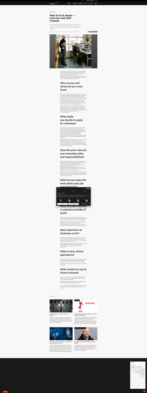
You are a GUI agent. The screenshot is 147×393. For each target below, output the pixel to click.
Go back (53, 12)
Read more (59, 322)
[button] (144, 391)
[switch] (69, 201)
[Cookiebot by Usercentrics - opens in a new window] (86, 188)
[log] (137, 376)
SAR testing (74, 77)
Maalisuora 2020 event (80, 139)
